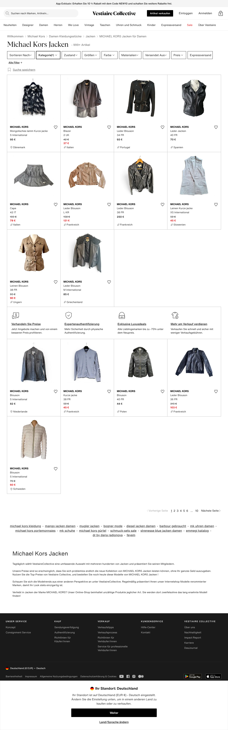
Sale (190, 25)
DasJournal (191, 648)
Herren (58, 25)
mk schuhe (67, 530)
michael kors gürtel (92, 530)
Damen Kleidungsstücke (65, 36)
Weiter (114, 713)
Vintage (89, 25)
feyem (131, 535)
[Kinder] (158, 25)
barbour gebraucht (172, 526)
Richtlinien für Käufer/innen (62, 639)
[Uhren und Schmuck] (144, 25)
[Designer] (36, 25)
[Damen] (51, 25)
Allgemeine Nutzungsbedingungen (58, 676)
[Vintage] (96, 25)
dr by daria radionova (108, 535)
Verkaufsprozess (107, 632)
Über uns (189, 627)
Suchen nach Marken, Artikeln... (29, 13)
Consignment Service (18, 632)
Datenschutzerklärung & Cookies (98, 676)
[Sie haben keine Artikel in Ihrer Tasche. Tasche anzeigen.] (220, 13)
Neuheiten (10, 25)
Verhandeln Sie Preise (26, 324)
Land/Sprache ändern (114, 722)
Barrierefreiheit (14, 676)
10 (196, 511)
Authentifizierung (64, 632)
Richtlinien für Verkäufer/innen (107, 639)
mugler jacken (89, 526)
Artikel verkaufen (160, 13)
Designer (27, 25)
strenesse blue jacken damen (161, 530)
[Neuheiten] (19, 25)
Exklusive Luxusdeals (132, 324)
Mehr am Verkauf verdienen (189, 324)
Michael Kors (36, 36)
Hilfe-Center (148, 627)
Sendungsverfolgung (66, 627)
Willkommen (15, 36)
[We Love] (81, 25)
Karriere (189, 643)
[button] (220, 13)
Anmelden (205, 13)
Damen (43, 25)
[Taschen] (113, 25)
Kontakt (145, 632)
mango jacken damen (60, 526)
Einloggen (186, 13)
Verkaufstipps (106, 627)
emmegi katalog (197, 530)
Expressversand (171, 25)
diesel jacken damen (141, 526)
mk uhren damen (202, 526)
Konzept (10, 627)
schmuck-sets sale (123, 530)
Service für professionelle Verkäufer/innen (113, 648)
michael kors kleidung (25, 526)
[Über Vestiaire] (218, 25)
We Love (73, 25)
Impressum (31, 676)
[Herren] (65, 25)
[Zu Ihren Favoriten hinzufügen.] (55, 127)
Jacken (90, 36)
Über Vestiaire (207, 25)
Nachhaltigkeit (192, 632)
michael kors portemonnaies (35, 530)
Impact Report (192, 638)
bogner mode (112, 526)
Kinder (151, 25)
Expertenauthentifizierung (81, 324)
